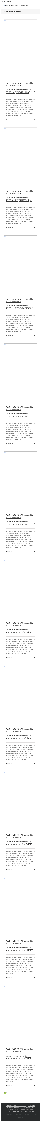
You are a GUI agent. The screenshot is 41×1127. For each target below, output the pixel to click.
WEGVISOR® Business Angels (26, 1107)
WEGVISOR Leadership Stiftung (17, 89)
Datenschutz (23, 1111)
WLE (27, 93)
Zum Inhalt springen (6, 1)
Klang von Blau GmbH (12, 201)
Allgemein (28, 91)
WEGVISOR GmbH (21, 93)
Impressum (16, 1111)
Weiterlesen (9, 120)
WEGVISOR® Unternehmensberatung (16, 1106)
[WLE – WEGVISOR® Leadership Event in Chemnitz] (20, 49)
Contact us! (31, 1111)
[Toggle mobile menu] (36, 6)
